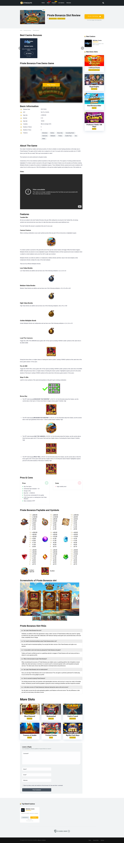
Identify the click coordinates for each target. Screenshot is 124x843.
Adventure (44, 133)
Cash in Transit (73, 716)
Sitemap (102, 840)
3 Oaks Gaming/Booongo (94, 69)
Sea (76, 135)
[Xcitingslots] (26, 2)
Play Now (34, 817)
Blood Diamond (29, 716)
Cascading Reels (70, 133)
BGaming (29, 737)
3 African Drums (94, 68)
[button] (77, 598)
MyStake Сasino (28, 46)
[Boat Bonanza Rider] (94, 103)
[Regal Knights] (94, 84)
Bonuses (69, 2)
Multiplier (53, 135)
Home (43, 2)
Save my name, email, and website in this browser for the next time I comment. (43, 785)
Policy (90, 840)
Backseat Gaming (52, 18)
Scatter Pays (68, 135)
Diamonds (44, 135)
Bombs (52, 133)
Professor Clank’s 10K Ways (94, 125)
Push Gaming (72, 737)
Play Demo (51, 85)
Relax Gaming (72, 718)
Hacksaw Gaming (61, 18)
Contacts (44, 840)
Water (43, 138)
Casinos (54, 2)
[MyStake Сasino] (88, 46)
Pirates (60, 135)
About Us (39, 840)
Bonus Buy (60, 133)
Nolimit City (29, 718)
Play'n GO (94, 107)
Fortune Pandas (51, 735)
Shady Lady (51, 718)
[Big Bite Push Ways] (72, 733)
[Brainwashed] (51, 714)
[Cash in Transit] (72, 714)
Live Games (61, 2)
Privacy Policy (96, 840)
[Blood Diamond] (29, 714)
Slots (48, 2)
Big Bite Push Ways (72, 735)
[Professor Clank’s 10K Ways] (94, 122)
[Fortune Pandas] (51, 733)
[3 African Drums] (94, 65)
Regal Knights (94, 87)
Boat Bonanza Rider (94, 106)
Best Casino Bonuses (31, 35)
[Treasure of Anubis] (29, 733)
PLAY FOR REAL (93, 16)
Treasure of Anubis (29, 735)
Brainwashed (51, 716)
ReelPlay (94, 128)
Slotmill (51, 737)
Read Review (25, 817)
